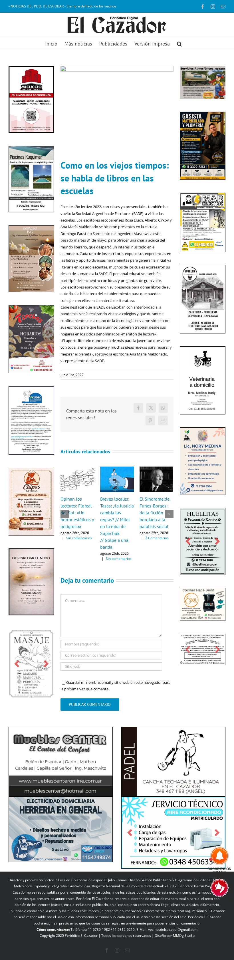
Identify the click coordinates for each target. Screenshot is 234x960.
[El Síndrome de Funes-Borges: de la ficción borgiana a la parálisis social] (156, 469)
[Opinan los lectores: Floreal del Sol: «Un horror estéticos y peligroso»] (77, 469)
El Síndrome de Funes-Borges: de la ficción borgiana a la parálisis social (155, 512)
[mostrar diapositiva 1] (210, 859)
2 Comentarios (157, 538)
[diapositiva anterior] (16, 664)
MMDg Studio (184, 935)
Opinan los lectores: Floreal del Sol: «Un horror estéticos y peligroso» (77, 512)
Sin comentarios (79, 538)
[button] (179, 43)
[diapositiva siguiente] (46, 664)
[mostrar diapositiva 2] (215, 859)
